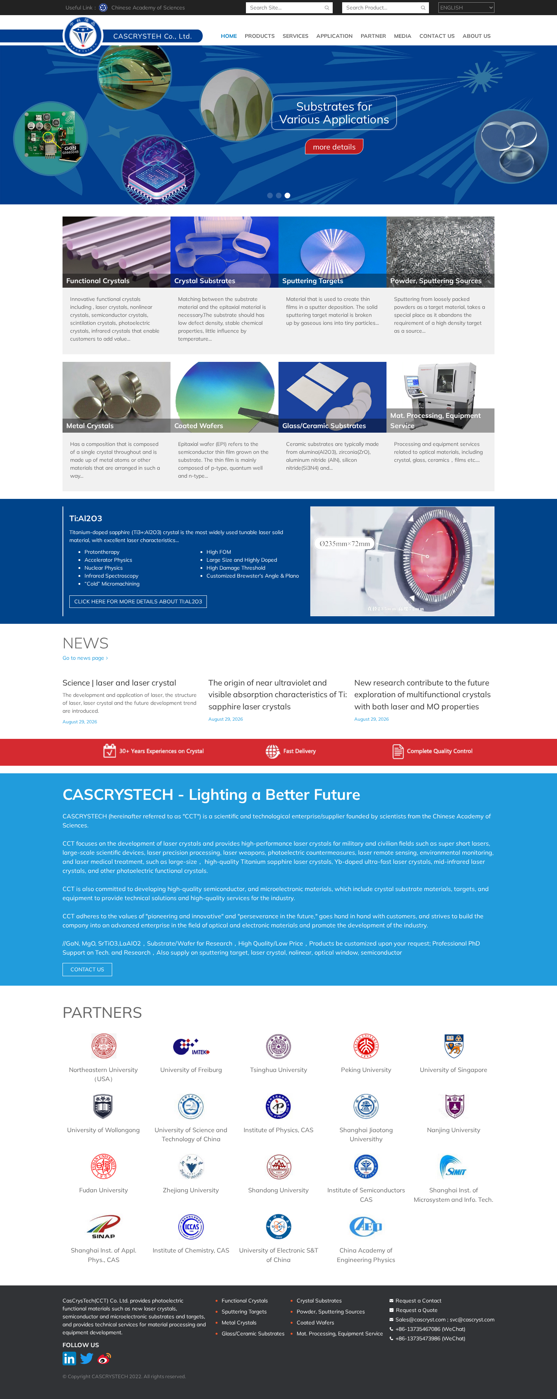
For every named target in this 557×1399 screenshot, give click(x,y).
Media (402, 36)
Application (334, 36)
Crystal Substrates (319, 1300)
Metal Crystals (239, 1322)
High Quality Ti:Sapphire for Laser (334, 112)
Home (229, 36)
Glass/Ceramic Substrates (253, 1333)
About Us (477, 36)
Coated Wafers (315, 1322)
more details (334, 146)
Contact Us (437, 36)
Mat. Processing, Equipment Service (340, 1333)
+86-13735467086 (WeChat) (429, 1329)
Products (260, 36)
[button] (270, 195)
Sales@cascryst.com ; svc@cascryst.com (444, 1319)
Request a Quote (416, 1310)
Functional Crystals (245, 1300)
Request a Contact (417, 1300)
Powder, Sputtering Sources (331, 1311)
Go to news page (83, 657)
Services (295, 36)
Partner (373, 36)
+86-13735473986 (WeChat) (429, 1338)
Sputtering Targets (244, 1311)
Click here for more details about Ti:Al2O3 (138, 601)
